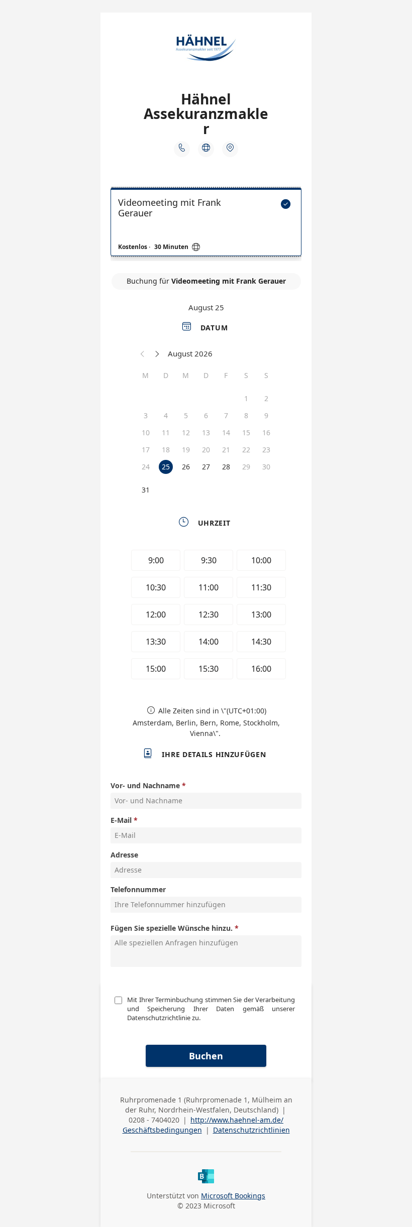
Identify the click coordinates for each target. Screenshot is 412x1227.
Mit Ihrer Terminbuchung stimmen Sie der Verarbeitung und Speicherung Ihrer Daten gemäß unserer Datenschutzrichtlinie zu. (211, 1008)
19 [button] (186, 449)
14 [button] (226, 432)
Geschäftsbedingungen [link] (162, 1130)
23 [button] (266, 449)
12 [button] (186, 432)
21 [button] (226, 449)
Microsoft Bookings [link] (233, 1195)
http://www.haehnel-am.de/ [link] (236, 1120)
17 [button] (146, 449)
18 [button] (166, 449)
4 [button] (166, 415)
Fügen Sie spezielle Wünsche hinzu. (172, 928)
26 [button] (186, 466)
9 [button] (266, 415)
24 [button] (146, 466)
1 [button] (246, 398)
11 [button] (166, 432)
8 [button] (246, 415)
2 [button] (266, 398)
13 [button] (206, 432)
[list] (206, 224)
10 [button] (146, 432)
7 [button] (226, 415)
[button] (143, 353)
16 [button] (266, 432)
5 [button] (186, 415)
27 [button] (206, 466)
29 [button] (246, 466)
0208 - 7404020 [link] (154, 1120)
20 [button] (206, 449)
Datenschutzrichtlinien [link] (251, 1130)
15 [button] (246, 432)
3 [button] (146, 415)
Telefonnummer (138, 889)
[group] (206, 616)
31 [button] (146, 490)
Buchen (206, 1056)
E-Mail (121, 820)
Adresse (124, 855)
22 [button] (246, 449)
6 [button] (206, 415)
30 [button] (266, 466)
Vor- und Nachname (145, 785)
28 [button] (226, 466)
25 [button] (166, 466)
